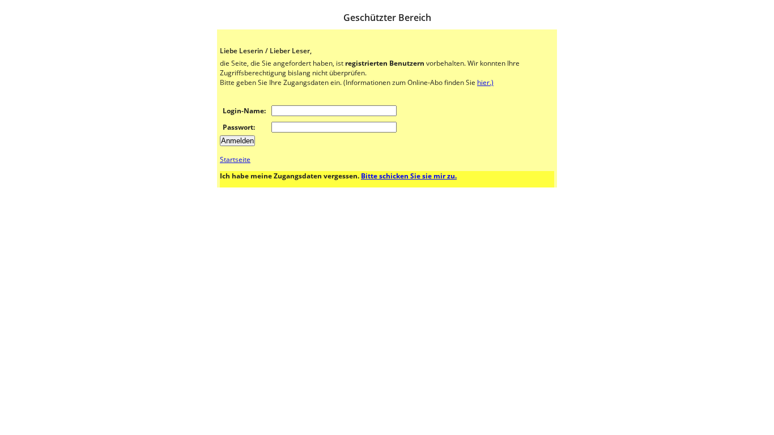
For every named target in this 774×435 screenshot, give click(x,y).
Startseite (235, 159)
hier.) (485, 82)
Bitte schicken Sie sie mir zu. (409, 176)
